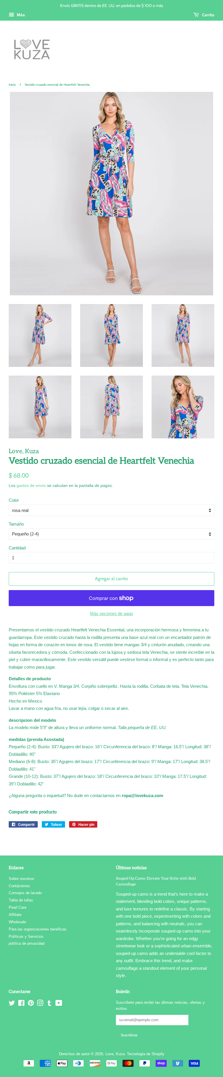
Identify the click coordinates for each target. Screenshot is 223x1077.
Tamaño (16, 523)
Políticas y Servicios (26, 936)
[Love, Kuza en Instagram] (40, 1004)
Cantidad (17, 547)
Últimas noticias (131, 867)
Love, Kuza (115, 1054)
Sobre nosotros (21, 878)
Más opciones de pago (111, 613)
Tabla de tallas (21, 900)
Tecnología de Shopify (145, 1054)
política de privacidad (26, 943)
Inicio (12, 85)
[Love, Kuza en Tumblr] (49, 1004)
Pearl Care (17, 907)
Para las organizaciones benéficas (37, 929)
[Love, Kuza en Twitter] (12, 1004)
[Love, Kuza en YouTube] (58, 1004)
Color (14, 500)
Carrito (207, 14)
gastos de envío (31, 485)
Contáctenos (19, 886)
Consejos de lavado (25, 893)
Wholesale (17, 922)
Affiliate (15, 914)
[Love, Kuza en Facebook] (21, 1004)
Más (20, 14)
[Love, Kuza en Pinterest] (31, 1004)
